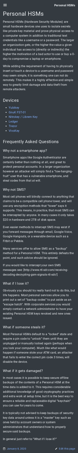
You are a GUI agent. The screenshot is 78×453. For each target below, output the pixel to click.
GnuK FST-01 (17, 112)
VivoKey (14, 130)
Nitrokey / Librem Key (23, 117)
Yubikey (14, 107)
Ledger (13, 121)
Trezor (13, 126)
